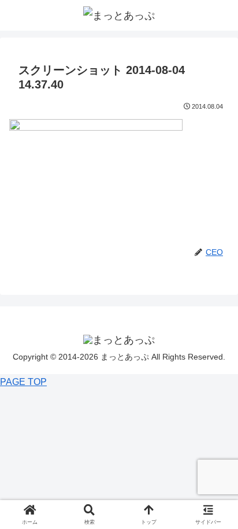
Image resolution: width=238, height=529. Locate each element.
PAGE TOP (23, 382)
